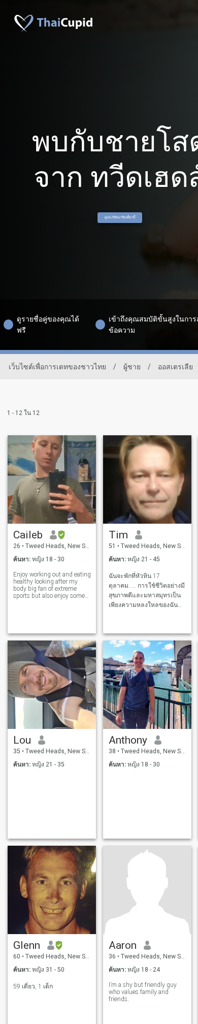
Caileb (28, 535)
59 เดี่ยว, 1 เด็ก (33, 986)
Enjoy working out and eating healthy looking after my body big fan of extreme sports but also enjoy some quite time (52, 585)
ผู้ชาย (132, 367)
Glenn (26, 945)
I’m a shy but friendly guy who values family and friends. (143, 992)
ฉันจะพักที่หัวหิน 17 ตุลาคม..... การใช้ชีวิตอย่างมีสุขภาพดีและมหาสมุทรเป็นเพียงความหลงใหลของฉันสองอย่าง (147, 591)
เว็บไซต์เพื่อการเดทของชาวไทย (57, 367)
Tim (118, 535)
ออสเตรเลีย (175, 367)
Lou (22, 740)
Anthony (128, 740)
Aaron (123, 945)
